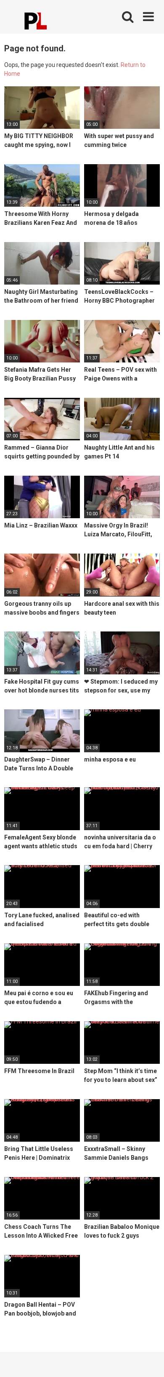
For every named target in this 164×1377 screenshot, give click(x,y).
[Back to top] (148, 1360)
